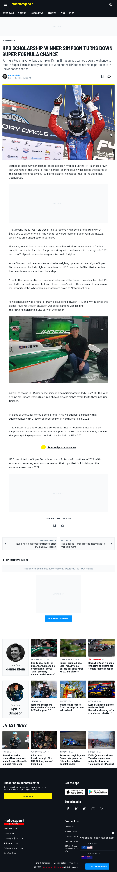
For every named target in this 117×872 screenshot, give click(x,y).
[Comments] (110, 76)
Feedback (69, 826)
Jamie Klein (14, 75)
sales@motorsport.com (76, 841)
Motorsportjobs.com (13, 838)
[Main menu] (5, 4)
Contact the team (73, 836)
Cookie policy (60, 862)
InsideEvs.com (10, 828)
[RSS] (102, 809)
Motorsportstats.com (14, 848)
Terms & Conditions (42, 862)
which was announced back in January (31, 237)
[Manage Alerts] (62, 526)
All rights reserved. (73, 867)
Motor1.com (9, 833)
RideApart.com (11, 853)
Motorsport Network (52, 867)
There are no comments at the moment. (58, 568)
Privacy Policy (75, 862)
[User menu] (111, 4)
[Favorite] (102, 76)
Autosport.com (11, 843)
